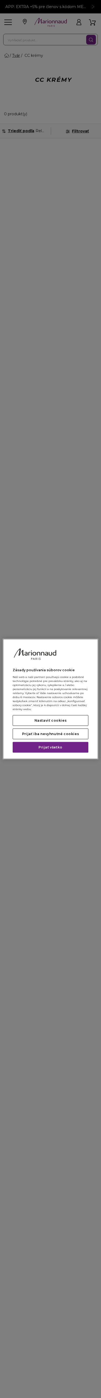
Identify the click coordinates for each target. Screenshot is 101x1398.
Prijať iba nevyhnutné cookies (50, 734)
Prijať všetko (50, 747)
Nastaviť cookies (50, 720)
